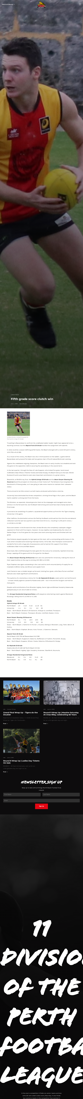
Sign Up (41, 806)
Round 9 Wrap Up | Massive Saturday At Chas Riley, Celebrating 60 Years (61, 713)
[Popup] (80, 4)
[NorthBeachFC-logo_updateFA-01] (41, 4)
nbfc (4, 709)
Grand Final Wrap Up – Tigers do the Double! (20, 713)
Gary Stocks (23, 403)
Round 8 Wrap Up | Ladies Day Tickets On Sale (21, 762)
